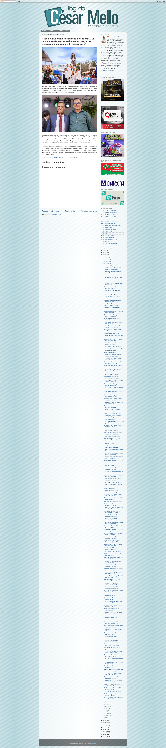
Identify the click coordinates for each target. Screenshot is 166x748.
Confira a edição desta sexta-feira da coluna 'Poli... (113, 508)
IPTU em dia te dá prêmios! (111, 333)
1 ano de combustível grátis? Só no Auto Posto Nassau (113, 558)
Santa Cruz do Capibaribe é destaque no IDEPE (111, 504)
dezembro (107, 259)
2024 (104, 254)
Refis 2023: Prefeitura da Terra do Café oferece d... (113, 284)
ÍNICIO (44, 31)
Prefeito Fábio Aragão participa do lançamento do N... (113, 572)
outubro (106, 263)
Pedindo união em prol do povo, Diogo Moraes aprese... (113, 395)
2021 (104, 722)
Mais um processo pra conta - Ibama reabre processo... (112, 429)
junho (106, 706)
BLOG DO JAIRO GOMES (108, 223)
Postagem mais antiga (89, 211)
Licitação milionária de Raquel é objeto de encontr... (113, 479)
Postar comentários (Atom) (54, 214)
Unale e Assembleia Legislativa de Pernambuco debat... (113, 450)
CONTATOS (52, 31)
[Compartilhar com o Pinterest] (76, 157)
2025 (104, 252)
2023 (104, 257)
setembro (107, 265)
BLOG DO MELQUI (106, 231)
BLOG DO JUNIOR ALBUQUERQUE (111, 225)
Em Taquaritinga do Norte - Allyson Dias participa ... (113, 663)
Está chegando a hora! (110, 294)
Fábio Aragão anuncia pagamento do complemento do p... (113, 381)
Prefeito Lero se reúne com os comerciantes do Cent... (112, 355)
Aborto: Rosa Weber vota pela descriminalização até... (112, 416)
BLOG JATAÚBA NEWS (107, 237)
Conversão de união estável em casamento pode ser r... (112, 677)
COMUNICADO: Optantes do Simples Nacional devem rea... (113, 297)
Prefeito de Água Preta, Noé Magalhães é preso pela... (112, 644)
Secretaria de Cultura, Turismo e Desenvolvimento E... (113, 548)
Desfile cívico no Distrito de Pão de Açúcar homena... (113, 688)
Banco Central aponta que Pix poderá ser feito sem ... (112, 641)
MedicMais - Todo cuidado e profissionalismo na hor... (112, 304)
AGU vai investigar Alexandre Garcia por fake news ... (114, 554)
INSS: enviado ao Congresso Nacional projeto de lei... (112, 541)
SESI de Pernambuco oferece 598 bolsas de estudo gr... (113, 670)
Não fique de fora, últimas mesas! (113, 432)
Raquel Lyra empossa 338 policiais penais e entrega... (113, 569)
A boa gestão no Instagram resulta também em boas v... (113, 315)
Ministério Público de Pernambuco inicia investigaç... (113, 457)
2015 (104, 736)
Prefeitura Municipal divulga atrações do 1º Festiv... (111, 583)
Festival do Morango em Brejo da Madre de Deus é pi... (113, 349)
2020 (104, 725)
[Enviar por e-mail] (70, 157)
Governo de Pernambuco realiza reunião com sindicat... (113, 362)
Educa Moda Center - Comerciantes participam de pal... (114, 422)
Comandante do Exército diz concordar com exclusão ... (112, 308)
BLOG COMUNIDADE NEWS (109, 212)
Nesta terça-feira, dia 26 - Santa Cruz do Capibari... (113, 366)
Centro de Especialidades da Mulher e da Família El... (114, 685)
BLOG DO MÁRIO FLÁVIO (108, 229)
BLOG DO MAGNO (106, 227)
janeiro (106, 717)
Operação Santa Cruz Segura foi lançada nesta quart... (113, 515)
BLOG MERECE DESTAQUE (109, 239)
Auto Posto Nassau (109, 281)
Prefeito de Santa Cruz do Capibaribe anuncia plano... (112, 491)
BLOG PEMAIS (105, 241)
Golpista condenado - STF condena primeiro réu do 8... (114, 526)
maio (105, 708)
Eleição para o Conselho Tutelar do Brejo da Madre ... (113, 312)
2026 (104, 250)
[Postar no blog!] (71, 157)
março (106, 713)
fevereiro (107, 715)
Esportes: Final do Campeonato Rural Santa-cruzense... (112, 268)
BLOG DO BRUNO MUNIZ (108, 221)
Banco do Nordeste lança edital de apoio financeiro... (113, 472)
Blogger (94, 743)
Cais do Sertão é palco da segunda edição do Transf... (113, 388)
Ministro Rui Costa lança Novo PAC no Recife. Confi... (113, 576)
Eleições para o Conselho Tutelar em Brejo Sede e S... (113, 278)
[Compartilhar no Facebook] (75, 157)
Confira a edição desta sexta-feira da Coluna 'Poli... (113, 403)
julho (105, 704)
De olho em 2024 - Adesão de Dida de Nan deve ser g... (113, 336)
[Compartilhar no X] (73, 157)
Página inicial (70, 211)
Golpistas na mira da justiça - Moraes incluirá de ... (112, 464)
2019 (104, 727)
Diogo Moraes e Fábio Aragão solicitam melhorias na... (112, 326)
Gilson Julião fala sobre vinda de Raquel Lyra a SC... (113, 370)
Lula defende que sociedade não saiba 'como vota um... (113, 652)
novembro (107, 261)
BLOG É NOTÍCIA (106, 233)
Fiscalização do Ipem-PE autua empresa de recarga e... (112, 622)
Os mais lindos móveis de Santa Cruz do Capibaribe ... (113, 339)
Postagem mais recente (51, 211)
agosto (106, 701)
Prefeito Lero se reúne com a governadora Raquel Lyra (112, 446)
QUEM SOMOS (64, 31)
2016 (104, 734)
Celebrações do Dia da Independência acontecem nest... (114, 637)
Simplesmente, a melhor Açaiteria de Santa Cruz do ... (113, 287)
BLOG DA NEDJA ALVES (108, 215)
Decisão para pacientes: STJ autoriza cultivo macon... (112, 519)
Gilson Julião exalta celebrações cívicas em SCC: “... (113, 602)
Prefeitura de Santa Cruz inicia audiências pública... (112, 561)
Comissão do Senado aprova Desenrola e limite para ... (112, 291)
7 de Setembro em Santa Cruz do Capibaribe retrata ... (113, 594)
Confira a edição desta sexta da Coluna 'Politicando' (112, 694)
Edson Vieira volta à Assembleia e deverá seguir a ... (113, 343)
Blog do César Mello (115, 36)
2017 (104, 731)
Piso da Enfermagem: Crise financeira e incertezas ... (111, 587)
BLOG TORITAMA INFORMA (109, 243)
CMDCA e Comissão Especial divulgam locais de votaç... (112, 616)
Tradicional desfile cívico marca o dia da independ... (113, 609)
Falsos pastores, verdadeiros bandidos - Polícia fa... (112, 442)
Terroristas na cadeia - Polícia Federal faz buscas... (112, 319)
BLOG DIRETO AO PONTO (108, 217)
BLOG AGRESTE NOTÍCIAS (109, 210)
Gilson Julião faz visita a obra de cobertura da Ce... (113, 485)
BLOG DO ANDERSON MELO (109, 219)
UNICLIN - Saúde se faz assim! (112, 275)
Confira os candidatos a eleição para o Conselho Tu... (112, 272)
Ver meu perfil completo (107, 70)
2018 (104, 729)
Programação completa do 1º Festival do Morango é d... (112, 435)
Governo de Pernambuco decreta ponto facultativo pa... (113, 655)
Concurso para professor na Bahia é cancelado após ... (114, 498)
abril (105, 711)
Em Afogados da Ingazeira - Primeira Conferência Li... (111, 377)
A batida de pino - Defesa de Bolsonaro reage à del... (112, 410)
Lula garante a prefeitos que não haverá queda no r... (113, 534)
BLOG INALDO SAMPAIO (108, 235)
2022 (104, 720)
